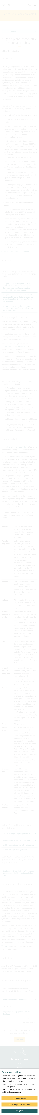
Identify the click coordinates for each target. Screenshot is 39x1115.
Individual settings (19, 1098)
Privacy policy (9, 1086)
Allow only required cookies (19, 1104)
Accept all (19, 1111)
